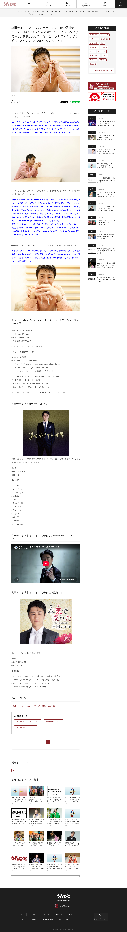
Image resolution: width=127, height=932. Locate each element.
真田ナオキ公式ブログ (53, 721)
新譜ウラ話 (59, 914)
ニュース (32, 914)
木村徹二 (103, 60)
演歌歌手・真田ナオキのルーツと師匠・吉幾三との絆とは (33, 706)
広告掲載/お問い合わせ (47, 920)
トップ (13, 11)
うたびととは (22, 920)
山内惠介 (104, 47)
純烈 (102, 43)
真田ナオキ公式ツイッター (25, 728)
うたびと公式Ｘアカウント (100, 919)
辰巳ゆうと (104, 35)
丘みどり (93, 60)
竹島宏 (92, 51)
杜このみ (93, 64)
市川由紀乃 (94, 43)
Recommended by (72, 876)
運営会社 (34, 920)
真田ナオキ (16, 770)
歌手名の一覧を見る (101, 70)
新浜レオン (94, 47)
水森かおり (94, 39)
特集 (70, 914)
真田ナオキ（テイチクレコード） (28, 721)
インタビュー (22, 11)
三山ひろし (104, 39)
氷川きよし (94, 35)
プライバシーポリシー (64, 920)
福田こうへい (94, 55)
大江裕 (105, 55)
